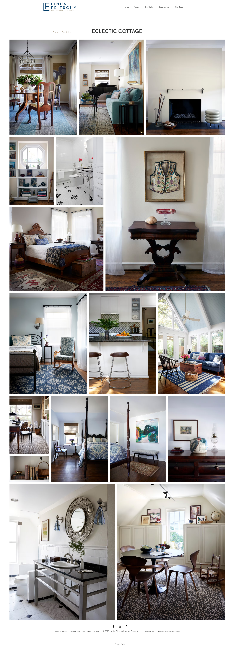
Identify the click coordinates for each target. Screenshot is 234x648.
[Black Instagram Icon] (120, 626)
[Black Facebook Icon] (113, 626)
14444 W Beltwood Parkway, (65, 631)
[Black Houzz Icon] (126, 626)
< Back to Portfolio (61, 32)
